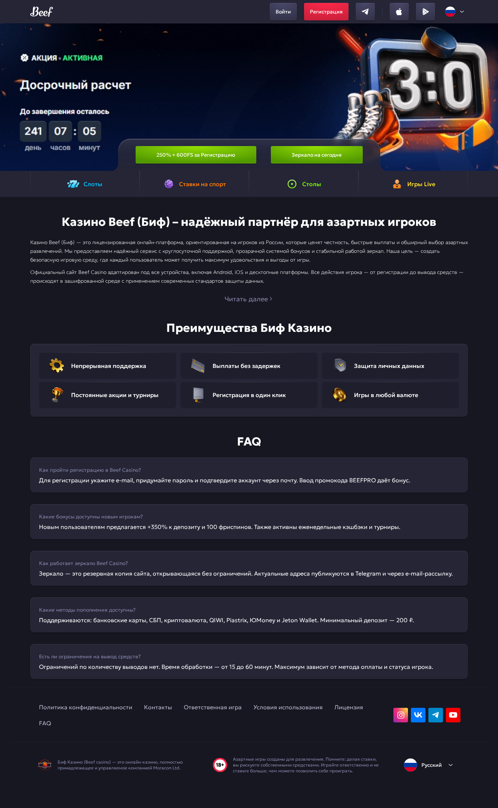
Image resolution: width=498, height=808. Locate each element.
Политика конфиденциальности (85, 707)
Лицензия (348, 707)
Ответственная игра (213, 707)
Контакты (158, 707)
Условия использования (288, 707)
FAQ (45, 723)
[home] (41, 12)
